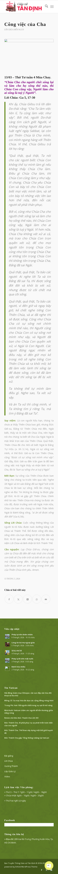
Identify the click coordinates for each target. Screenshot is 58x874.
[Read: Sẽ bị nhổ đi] (7, 652)
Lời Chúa (8, 760)
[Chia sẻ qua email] (45, 599)
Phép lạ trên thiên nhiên (22, 634)
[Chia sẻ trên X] (18, 599)
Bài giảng (8, 755)
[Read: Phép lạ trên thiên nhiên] (7, 636)
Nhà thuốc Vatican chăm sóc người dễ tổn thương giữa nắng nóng (28, 711)
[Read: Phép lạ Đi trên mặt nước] (7, 660)
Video (7, 776)
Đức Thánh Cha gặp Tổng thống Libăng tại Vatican (26, 738)
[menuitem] (45, 6)
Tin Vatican (11, 688)
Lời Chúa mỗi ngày (14, 29)
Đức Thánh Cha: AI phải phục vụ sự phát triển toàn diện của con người (28, 724)
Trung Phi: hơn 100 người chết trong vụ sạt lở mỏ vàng (28, 705)
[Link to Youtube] (51, 870)
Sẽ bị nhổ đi (17, 650)
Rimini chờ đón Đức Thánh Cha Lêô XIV (21, 718)
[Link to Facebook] (41, 870)
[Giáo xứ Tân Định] (24, 6)
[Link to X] (46, 870)
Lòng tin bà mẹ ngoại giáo (23, 642)
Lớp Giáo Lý (10, 771)
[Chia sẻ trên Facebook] (9, 599)
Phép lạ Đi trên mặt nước (22, 658)
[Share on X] (27, 599)
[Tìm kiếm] (45, 6)
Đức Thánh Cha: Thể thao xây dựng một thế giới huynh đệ (28, 731)
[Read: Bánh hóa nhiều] (7, 668)
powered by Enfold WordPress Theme (20, 866)
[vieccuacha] (29, 56)
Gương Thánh (11, 766)
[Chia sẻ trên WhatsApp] (36, 599)
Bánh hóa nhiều (18, 666)
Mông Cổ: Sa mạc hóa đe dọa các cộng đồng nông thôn (28, 700)
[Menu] (52, 6)
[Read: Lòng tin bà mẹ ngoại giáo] (7, 644)
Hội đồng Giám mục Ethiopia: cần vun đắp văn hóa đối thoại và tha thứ (28, 694)
